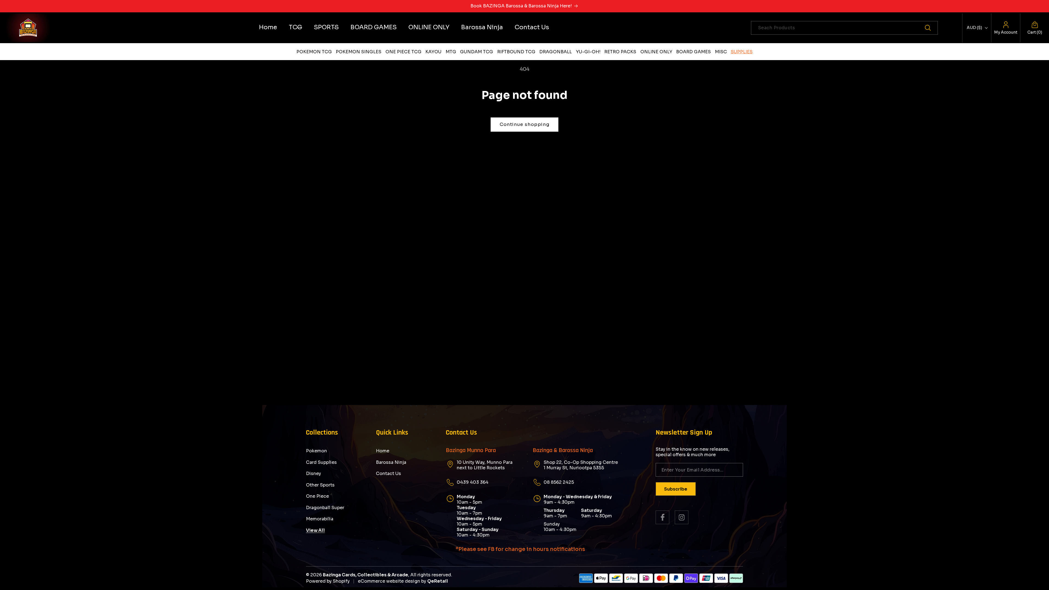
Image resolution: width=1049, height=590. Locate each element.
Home (382, 451)
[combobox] (844, 28)
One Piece (317, 496)
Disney (313, 473)
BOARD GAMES (693, 52)
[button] (295, 27)
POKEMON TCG (314, 52)
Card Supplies (321, 462)
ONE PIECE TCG (403, 52)
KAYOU (433, 52)
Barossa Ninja (391, 462)
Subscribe (675, 489)
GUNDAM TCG (476, 52)
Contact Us (388, 473)
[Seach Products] (931, 28)
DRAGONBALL (555, 52)
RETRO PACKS (620, 52)
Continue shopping (525, 124)
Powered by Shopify (328, 581)
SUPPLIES (742, 52)
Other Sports (320, 485)
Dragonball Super (325, 508)
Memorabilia (319, 519)
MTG (451, 52)
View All (315, 530)
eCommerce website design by (392, 581)
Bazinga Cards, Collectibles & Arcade (365, 575)
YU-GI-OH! (588, 52)
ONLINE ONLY (656, 52)
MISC (721, 52)
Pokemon (316, 451)
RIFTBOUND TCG (516, 52)
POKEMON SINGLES (358, 52)
